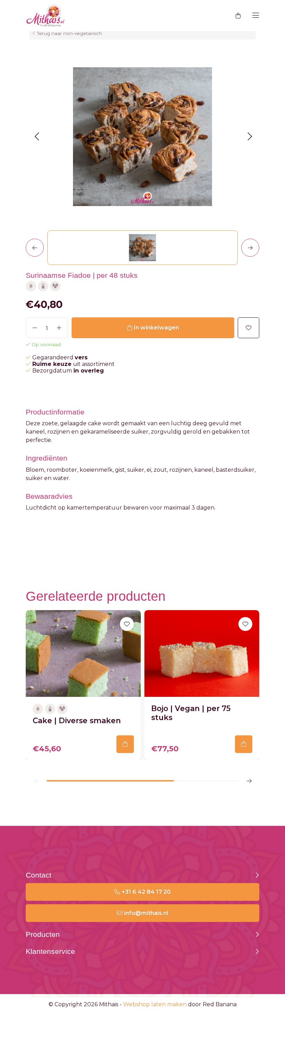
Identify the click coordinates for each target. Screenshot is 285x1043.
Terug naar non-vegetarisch (69, 33)
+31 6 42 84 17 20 (146, 892)
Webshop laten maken (155, 1004)
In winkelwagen (156, 327)
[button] (37, 136)
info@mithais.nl (146, 913)
